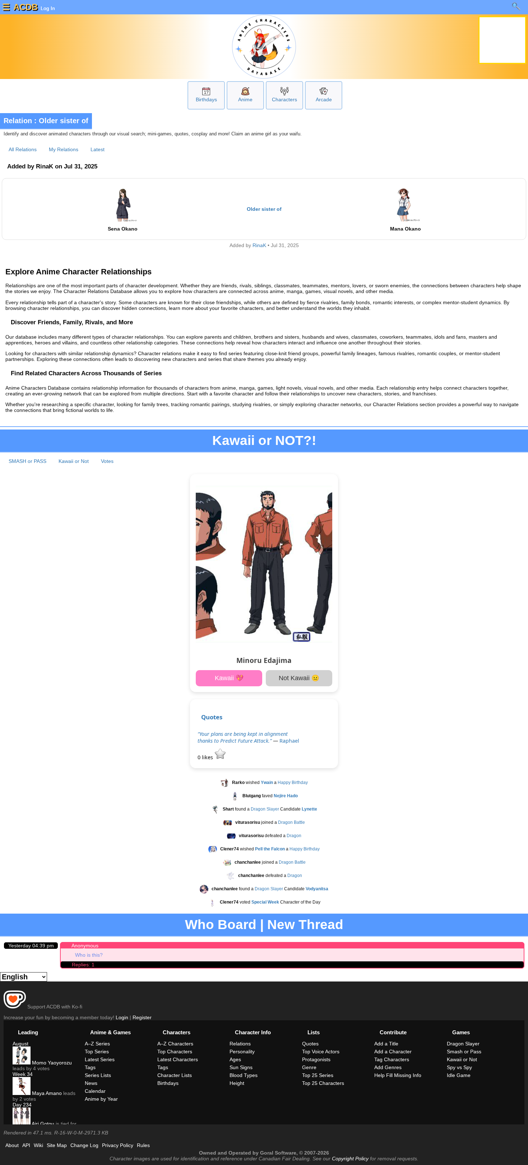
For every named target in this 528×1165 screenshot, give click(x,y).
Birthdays (206, 99)
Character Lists (174, 1075)
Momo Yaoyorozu (51, 1063)
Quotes (211, 717)
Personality (242, 1051)
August (20, 1043)
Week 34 (23, 1074)
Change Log (84, 1145)
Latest (98, 149)
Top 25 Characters (323, 1083)
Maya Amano (46, 1093)
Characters (284, 99)
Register (142, 1017)
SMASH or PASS (27, 461)
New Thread (305, 924)
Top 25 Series (317, 1075)
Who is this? (89, 955)
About (12, 1145)
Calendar (95, 1091)
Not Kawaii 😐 (299, 678)
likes (206, 757)
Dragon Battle (291, 822)
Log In (47, 8)
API (26, 1145)
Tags (90, 1067)
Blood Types (244, 1075)
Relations (240, 1043)
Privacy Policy (117, 1145)
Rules (143, 1145)
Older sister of (264, 209)
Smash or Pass (464, 1051)
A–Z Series (97, 1043)
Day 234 (22, 1105)
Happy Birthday (293, 782)
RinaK (259, 245)
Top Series (97, 1051)
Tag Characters (391, 1059)
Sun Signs (241, 1067)
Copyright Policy (350, 1158)
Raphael (289, 740)
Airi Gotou (42, 1124)
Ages (235, 1059)
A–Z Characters (175, 1043)
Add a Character (393, 1051)
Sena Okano (123, 229)
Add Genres (388, 1067)
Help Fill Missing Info (397, 1075)
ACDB (25, 7)
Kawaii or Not (74, 461)
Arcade (324, 99)
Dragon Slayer (265, 809)
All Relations (23, 149)
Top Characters (174, 1051)
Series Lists (98, 1075)
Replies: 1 (83, 964)
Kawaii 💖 (229, 678)
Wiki (38, 1145)
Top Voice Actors (320, 1051)
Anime (245, 99)
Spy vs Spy (459, 1067)
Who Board (220, 924)
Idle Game (459, 1075)
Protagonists (316, 1059)
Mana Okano (405, 229)
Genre (309, 1067)
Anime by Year (101, 1099)
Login (122, 1017)
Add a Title (386, 1043)
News (91, 1083)
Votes (107, 461)
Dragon (294, 836)
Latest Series (100, 1059)
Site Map (57, 1145)
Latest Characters (177, 1059)
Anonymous (84, 945)
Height (237, 1083)
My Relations (63, 149)
